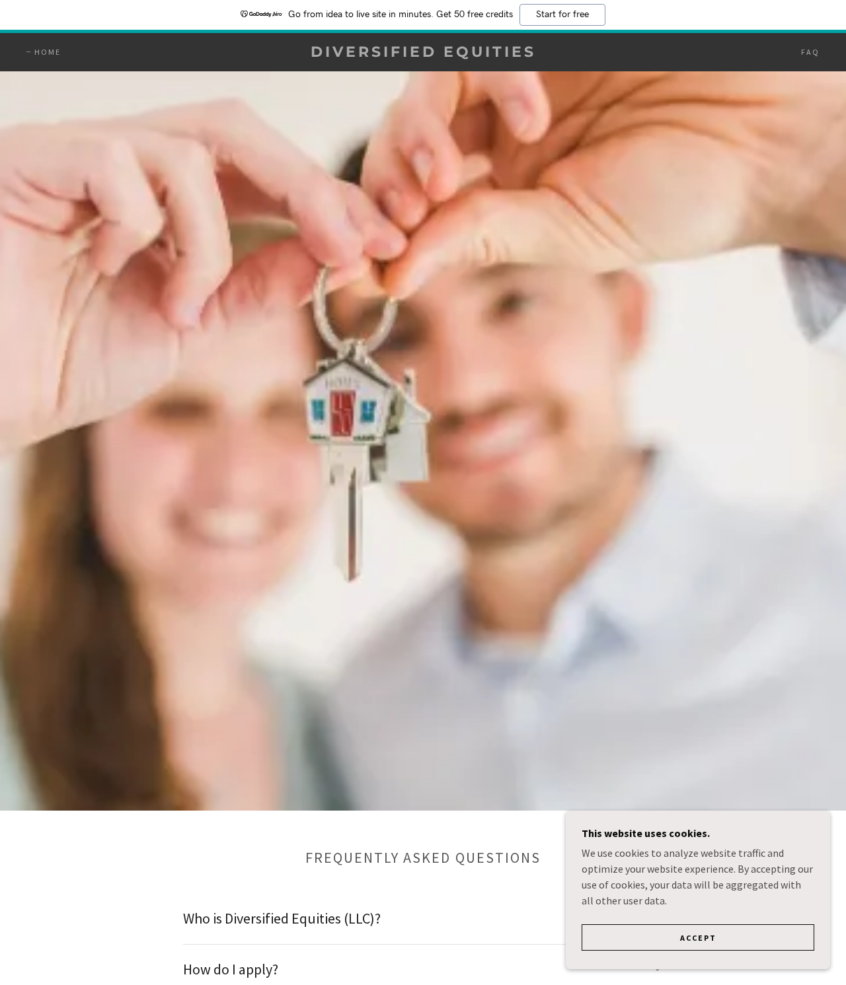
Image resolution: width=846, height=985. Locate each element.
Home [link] (47, 52)
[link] (423, 52)
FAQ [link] (810, 52)
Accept (698, 938)
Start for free (562, 14)
